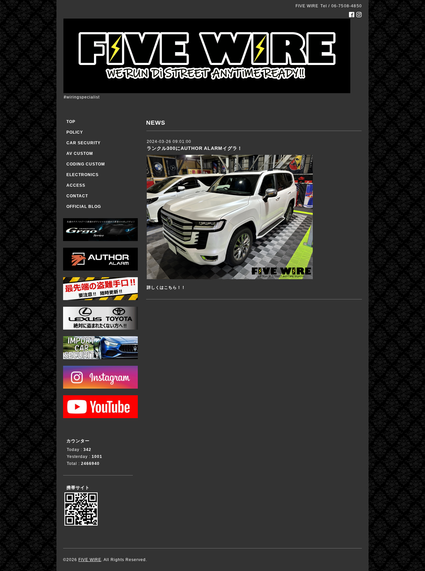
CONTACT (77, 196)
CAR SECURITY (83, 143)
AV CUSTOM (79, 153)
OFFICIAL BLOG (83, 206)
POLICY (74, 132)
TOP (70, 121)
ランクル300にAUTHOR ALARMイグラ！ (194, 148)
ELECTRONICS (82, 174)
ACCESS (75, 185)
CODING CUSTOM (85, 164)
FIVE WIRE (89, 559)
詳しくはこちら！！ (166, 287)
